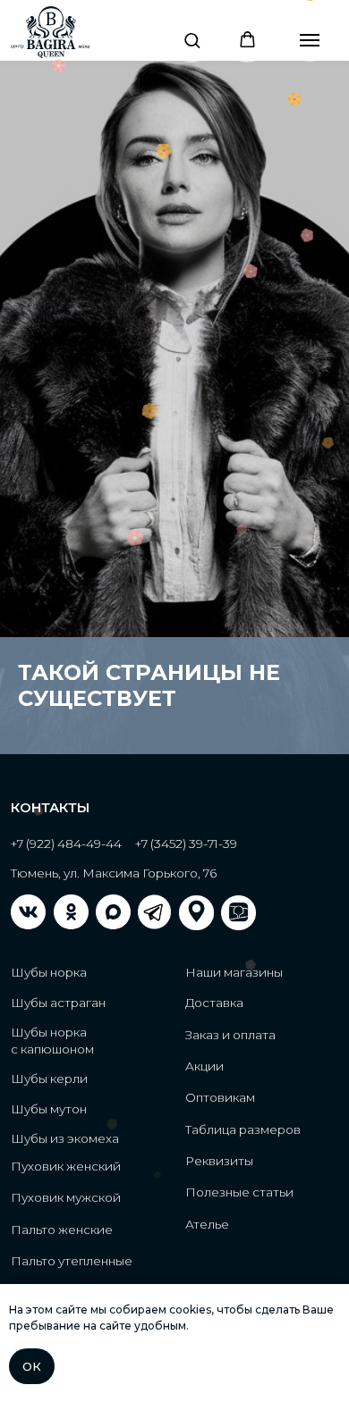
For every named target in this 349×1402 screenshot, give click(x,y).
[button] (191, 39)
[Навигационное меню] (309, 40)
